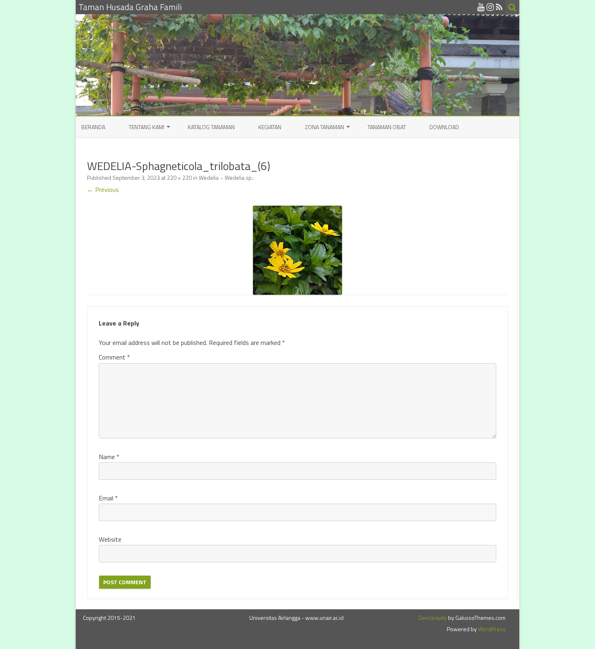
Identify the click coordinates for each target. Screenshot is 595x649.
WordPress (491, 629)
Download (444, 127)
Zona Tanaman (324, 127)
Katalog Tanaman (211, 127)
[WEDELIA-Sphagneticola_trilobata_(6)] (297, 250)
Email (108, 498)
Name (109, 457)
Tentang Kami (146, 127)
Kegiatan (269, 127)
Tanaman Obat (387, 127)
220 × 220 (179, 177)
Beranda (93, 127)
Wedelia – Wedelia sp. (226, 177)
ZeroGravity (432, 617)
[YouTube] (480, 6)
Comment (114, 357)
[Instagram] (490, 6)
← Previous (103, 189)
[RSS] (499, 6)
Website (110, 539)
